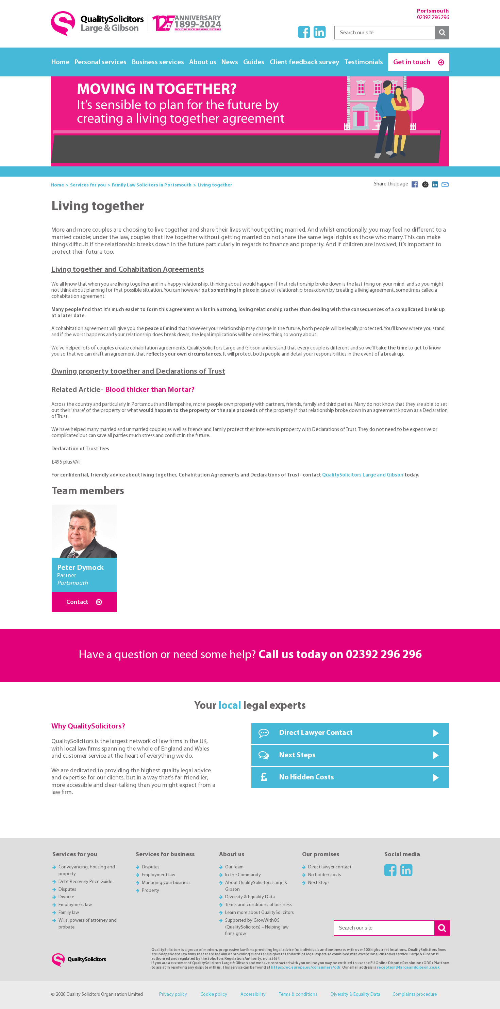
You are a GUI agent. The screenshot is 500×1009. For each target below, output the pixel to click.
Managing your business (166, 882)
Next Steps (297, 755)
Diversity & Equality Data (250, 897)
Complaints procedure (415, 994)
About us (202, 62)
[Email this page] (445, 184)
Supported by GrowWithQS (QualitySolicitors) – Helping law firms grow (256, 927)
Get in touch (412, 62)
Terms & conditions (298, 994)
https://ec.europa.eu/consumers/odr (305, 968)
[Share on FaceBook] (414, 184)
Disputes (67, 889)
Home (60, 62)
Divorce (66, 897)
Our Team (234, 867)
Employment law (75, 904)
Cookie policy (213, 994)
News (229, 62)
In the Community (243, 875)
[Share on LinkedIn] (435, 184)
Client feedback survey (304, 62)
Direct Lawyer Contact (316, 733)
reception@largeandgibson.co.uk (408, 968)
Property (150, 890)
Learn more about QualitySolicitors (259, 912)
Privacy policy (173, 994)
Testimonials (363, 62)
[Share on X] (425, 184)
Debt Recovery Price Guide (85, 881)
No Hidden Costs (306, 777)
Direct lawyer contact (329, 867)
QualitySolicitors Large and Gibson (362, 475)
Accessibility (253, 994)
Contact (78, 602)
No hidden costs (324, 875)
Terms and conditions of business (258, 904)
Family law (69, 912)
